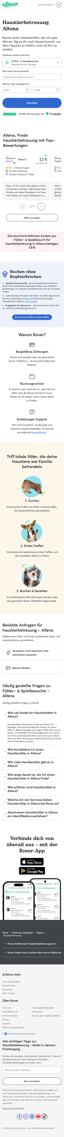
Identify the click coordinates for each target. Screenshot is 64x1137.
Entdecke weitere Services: (16, 55)
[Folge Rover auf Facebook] (19, 1116)
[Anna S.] (26, 176)
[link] (32, 103)
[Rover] (10, 4)
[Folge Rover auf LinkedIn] (32, 1116)
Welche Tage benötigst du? (15, 84)
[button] (59, 4)
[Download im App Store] (32, 862)
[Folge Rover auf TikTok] (44, 1116)
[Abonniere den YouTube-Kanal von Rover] (38, 1116)
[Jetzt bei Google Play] (32, 871)
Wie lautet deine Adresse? (15, 71)
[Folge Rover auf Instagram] (26, 1116)
